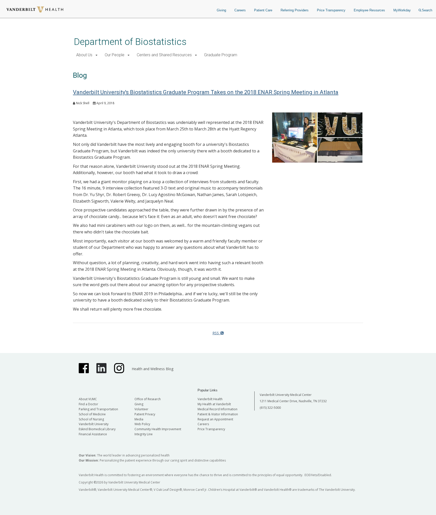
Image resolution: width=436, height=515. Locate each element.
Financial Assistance (93, 434)
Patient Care (263, 10)
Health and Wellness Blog (152, 368)
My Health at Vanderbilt (214, 404)
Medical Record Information (217, 409)
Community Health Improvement (157, 429)
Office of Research (147, 399)
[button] (96, 55)
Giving (221, 10)
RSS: (216, 333)
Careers (240, 10)
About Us (84, 54)
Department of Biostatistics (130, 41)
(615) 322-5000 (270, 407)
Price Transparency (331, 10)
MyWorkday (402, 10)
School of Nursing (91, 419)
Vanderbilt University (93, 424)
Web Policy (142, 424)
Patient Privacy (144, 414)
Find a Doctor (88, 404)
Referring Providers (295, 10)
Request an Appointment (215, 419)
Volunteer (141, 409)
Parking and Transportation (98, 409)
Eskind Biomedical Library (97, 429)
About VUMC (88, 399)
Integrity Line (143, 434)
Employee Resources (369, 10)
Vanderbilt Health (210, 399)
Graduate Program (220, 54)
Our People (114, 54)
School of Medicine (92, 414)
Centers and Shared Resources (164, 54)
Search (427, 10)
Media (138, 419)
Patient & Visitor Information (218, 414)
